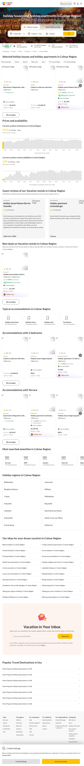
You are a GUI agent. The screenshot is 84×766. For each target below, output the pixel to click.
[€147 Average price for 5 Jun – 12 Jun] (63, 144)
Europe (13, 51)
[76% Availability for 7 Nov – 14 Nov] (18, 176)
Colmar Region (43, 51)
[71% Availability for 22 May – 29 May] (60, 176)
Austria (5, 723)
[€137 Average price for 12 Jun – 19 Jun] (64, 145)
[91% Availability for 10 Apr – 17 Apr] (51, 175)
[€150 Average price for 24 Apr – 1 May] (54, 144)
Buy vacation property (72, 730)
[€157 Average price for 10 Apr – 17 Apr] (51, 144)
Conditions (72, 739)
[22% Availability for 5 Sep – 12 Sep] (4, 179)
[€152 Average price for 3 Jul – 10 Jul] (69, 144)
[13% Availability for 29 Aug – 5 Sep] (3, 179)
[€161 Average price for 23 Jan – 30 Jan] (34, 144)
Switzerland (6, 726)
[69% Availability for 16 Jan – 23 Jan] (33, 176)
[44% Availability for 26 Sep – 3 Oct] (9, 177)
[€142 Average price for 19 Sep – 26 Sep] (7, 145)
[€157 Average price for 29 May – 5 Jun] (61, 144)
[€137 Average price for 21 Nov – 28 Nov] (21, 145)
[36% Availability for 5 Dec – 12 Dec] (24, 178)
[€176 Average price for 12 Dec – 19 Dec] (25, 144)
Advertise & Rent (47, 720)
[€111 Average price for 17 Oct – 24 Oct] (13, 145)
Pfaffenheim (54, 200)
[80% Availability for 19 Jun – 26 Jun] (66, 175)
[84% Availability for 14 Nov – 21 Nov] (19, 175)
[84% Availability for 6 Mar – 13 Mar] (43, 175)
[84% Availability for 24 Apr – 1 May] (54, 175)
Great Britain (6, 729)
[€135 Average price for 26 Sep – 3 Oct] (9, 145)
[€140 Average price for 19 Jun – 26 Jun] (66, 145)
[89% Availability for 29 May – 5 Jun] (61, 175)
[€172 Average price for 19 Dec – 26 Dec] (27, 144)
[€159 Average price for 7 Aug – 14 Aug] (76, 144)
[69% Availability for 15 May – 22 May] (58, 176)
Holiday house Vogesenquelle (41, 358)
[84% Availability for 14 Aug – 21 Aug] (78, 175)
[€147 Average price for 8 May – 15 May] (57, 144)
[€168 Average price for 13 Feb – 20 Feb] (39, 144)
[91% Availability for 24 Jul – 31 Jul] (73, 175)
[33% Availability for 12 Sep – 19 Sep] (6, 178)
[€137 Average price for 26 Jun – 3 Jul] (67, 145)
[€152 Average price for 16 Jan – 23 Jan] (33, 144)
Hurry (70, 723)
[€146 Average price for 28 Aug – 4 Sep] (81, 144)
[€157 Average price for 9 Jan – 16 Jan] (31, 144)
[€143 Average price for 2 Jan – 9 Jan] (30, 145)
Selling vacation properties (73, 735)
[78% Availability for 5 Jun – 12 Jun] (63, 176)
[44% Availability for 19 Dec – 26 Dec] (27, 177)
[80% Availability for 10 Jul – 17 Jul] (70, 175)
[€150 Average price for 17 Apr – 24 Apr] (52, 144)
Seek (30, 720)
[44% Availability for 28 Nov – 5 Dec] (22, 177)
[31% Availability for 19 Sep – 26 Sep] (7, 178)
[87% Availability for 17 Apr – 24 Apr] (52, 175)
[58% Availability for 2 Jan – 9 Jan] (30, 177)
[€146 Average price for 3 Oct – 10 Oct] (10, 144)
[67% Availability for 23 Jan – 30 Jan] (34, 176)
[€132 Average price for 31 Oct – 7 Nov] (16, 145)
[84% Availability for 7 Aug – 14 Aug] (76, 175)
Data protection (73, 742)
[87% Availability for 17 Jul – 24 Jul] (72, 175)
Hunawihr (6, 200)
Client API (58, 723)
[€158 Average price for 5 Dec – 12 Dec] (24, 144)
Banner (45, 726)
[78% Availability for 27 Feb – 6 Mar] (42, 176)
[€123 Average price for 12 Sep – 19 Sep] (6, 145)
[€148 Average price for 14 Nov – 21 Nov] (19, 144)
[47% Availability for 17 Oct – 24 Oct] (13, 177)
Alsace (35, 51)
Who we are (72, 720)
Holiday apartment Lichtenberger (43, 416)
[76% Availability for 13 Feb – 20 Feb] (39, 176)
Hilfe (30, 729)
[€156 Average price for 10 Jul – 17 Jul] (70, 144)
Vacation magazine (34, 723)
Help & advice (46, 723)
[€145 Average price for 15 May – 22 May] (58, 145)
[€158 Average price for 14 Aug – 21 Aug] (78, 144)
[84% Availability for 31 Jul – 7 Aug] (75, 175)
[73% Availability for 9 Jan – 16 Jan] (31, 176)
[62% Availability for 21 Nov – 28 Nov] (21, 176)
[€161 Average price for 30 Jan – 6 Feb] (36, 144)
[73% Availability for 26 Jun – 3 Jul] (67, 176)
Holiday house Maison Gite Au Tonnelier (17, 274)
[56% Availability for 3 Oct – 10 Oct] (10, 177)
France (20, 51)
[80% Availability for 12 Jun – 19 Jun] (64, 175)
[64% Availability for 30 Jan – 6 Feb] (36, 176)
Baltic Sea (19, 726)
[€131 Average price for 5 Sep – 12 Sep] (4, 145)
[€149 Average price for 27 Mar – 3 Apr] (48, 144)
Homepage (5, 51)
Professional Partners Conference (62, 727)
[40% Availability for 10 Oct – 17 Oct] (12, 178)
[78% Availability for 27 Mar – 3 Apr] (48, 176)
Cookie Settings (21, 761)
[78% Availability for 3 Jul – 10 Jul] (69, 176)
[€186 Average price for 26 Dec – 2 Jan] (28, 143)
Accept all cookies (61, 761)
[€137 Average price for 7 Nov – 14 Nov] (18, 145)
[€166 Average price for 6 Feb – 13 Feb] (37, 144)
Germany (5, 720)
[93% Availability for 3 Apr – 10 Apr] (49, 175)
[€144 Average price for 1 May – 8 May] (55, 145)
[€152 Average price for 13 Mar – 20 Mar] (45, 144)
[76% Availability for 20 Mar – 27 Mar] (46, 176)
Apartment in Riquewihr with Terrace (16, 87)
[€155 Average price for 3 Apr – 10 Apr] (49, 144)
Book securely (33, 726)
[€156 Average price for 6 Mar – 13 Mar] (43, 144)
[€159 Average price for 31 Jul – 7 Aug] (75, 144)
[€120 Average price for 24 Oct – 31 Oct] (15, 145)
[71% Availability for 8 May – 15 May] (57, 176)
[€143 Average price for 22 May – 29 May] (60, 145)
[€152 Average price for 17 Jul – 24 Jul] (72, 144)
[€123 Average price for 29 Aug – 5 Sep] (3, 145)
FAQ (30, 732)
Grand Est (27, 51)
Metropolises (19, 735)
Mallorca (18, 720)
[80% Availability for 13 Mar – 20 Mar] (45, 175)
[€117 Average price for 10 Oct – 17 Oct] (12, 145)
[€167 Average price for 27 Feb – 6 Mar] (42, 144)
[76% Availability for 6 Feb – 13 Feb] (37, 176)
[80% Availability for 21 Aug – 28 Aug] (79, 175)
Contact (31, 735)
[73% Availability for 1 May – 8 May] (55, 176)
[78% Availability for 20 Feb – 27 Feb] (40, 176)
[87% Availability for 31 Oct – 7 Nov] (16, 175)
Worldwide (19, 732)
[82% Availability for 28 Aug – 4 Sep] (81, 175)
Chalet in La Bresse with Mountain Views (45, 87)
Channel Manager (60, 720)
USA (4, 732)
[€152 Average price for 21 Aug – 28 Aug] (79, 144)
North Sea (19, 723)
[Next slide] (80, 85)
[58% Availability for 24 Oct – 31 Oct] (15, 177)
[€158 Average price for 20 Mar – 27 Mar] (46, 144)
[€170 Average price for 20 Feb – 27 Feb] (40, 144)
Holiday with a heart (74, 726)
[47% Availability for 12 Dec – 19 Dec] (25, 177)
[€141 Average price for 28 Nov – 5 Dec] (22, 145)
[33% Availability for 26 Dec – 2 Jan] (28, 178)
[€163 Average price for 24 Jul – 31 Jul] (73, 144)
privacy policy (6, 755)
